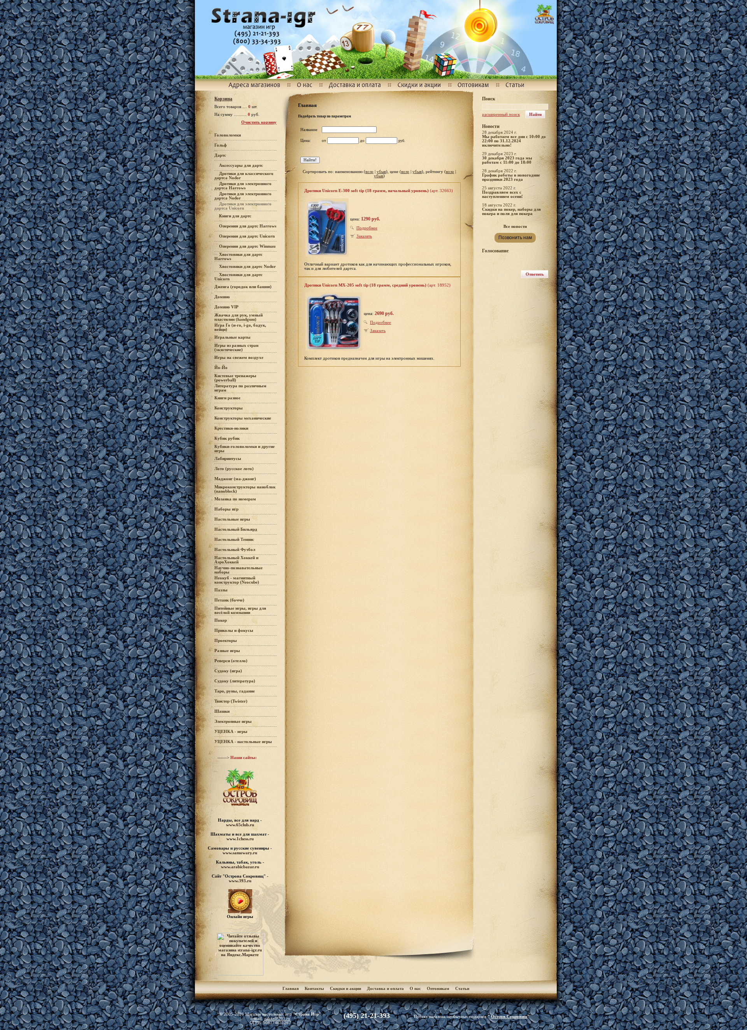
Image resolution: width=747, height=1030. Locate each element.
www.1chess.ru (240, 838)
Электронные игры (233, 721)
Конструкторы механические (242, 418)
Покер (220, 620)
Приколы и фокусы (233, 630)
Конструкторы (228, 408)
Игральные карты (232, 337)
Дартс (220, 155)
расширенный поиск (501, 114)
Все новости (515, 226)
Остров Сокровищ (509, 1016)
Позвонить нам (515, 237)
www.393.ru (240, 880)
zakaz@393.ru (277, 1018)
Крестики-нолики (231, 428)
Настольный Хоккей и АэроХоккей (236, 560)
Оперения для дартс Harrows (247, 226)
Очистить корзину (259, 122)
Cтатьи (462, 988)
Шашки (222, 711)
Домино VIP (226, 307)
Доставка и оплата (386, 988)
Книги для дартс (235, 216)
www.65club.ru (240, 824)
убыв (381, 172)
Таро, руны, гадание (234, 691)
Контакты (314, 988)
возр (369, 172)
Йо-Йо (221, 367)
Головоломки (227, 135)
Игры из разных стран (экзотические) (236, 347)
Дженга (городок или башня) (243, 287)
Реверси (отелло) (230, 661)
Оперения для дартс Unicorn (247, 236)
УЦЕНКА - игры (230, 731)
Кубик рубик (227, 438)
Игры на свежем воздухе (238, 357)
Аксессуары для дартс (241, 165)
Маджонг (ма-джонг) (235, 479)
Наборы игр (226, 509)
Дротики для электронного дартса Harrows (243, 186)
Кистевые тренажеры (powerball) (235, 378)
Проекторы (225, 640)
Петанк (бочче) (229, 600)
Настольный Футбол (234, 549)
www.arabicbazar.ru (240, 866)
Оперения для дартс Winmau (247, 246)
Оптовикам (438, 988)
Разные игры (227, 651)
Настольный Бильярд (235, 529)
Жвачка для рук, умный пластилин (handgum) (238, 317)
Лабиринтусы (227, 458)
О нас (415, 988)
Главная (290, 988)
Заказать (364, 236)
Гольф (220, 145)
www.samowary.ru (240, 852)
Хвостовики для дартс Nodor (247, 266)
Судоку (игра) (228, 671)
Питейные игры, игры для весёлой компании (240, 610)
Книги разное (227, 398)
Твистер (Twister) (230, 701)
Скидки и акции (345, 988)
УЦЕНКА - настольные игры (243, 742)
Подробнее (366, 228)
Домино (222, 297)
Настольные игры (232, 519)
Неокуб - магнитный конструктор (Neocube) (236, 580)
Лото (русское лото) (234, 469)
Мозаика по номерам (235, 499)
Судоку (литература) (234, 681)
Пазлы (221, 590)
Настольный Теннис (234, 539)
